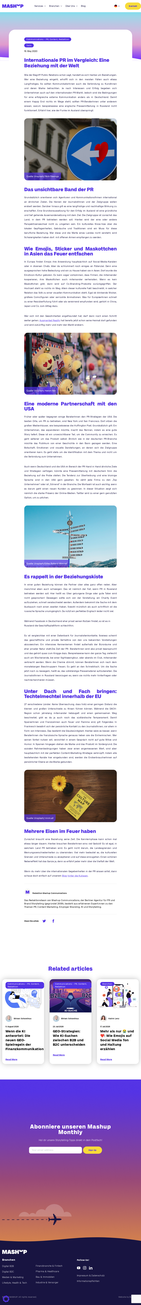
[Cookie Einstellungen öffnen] (6, 1299)
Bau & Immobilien (45, 1277)
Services (38, 6)
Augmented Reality (50, 320)
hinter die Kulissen (78, 876)
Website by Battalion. (128, 1297)
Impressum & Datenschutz (91, 1275)
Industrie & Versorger (47, 1282)
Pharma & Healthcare (47, 1271)
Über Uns (70, 6)
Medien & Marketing (13, 1277)
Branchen (54, 6)
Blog (83, 6)
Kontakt (133, 6)
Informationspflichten (88, 1281)
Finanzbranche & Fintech (49, 1266)
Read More (11, 1059)
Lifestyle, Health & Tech (14, 1283)
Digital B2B (8, 1266)
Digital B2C (8, 1272)
